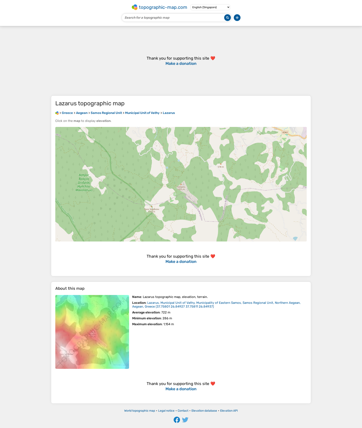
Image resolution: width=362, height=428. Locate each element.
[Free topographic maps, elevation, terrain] (57, 113)
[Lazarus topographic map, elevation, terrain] (92, 332)
